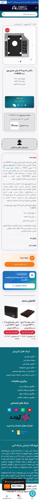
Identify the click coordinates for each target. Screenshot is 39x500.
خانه (34, 24)
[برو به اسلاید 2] (18, 61)
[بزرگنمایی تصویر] (31, 59)
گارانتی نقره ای (29, 357)
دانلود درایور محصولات (26, 368)
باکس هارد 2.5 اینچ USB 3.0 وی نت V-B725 (27, 325)
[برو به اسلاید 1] (20, 61)
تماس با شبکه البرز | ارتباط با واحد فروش (20, 375)
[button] (33, 45)
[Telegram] (9, 410)
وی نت (24, 184)
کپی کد (7, 486)
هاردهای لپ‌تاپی (9, 165)
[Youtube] (29, 410)
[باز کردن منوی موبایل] (36, 8)
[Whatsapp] (23, 410)
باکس (14, 170)
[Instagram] (16, 410)
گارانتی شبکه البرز (28, 364)
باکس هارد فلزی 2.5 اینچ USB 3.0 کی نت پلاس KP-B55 (11, 325)
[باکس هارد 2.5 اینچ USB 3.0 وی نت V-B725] (27, 312)
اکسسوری (27, 24)
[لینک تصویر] (19, 417)
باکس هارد (18, 24)
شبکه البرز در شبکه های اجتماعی (23, 371)
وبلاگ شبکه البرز (28, 360)
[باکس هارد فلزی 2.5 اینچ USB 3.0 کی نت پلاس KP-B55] (11, 312)
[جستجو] (4, 14)
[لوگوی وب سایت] (19, 7)
